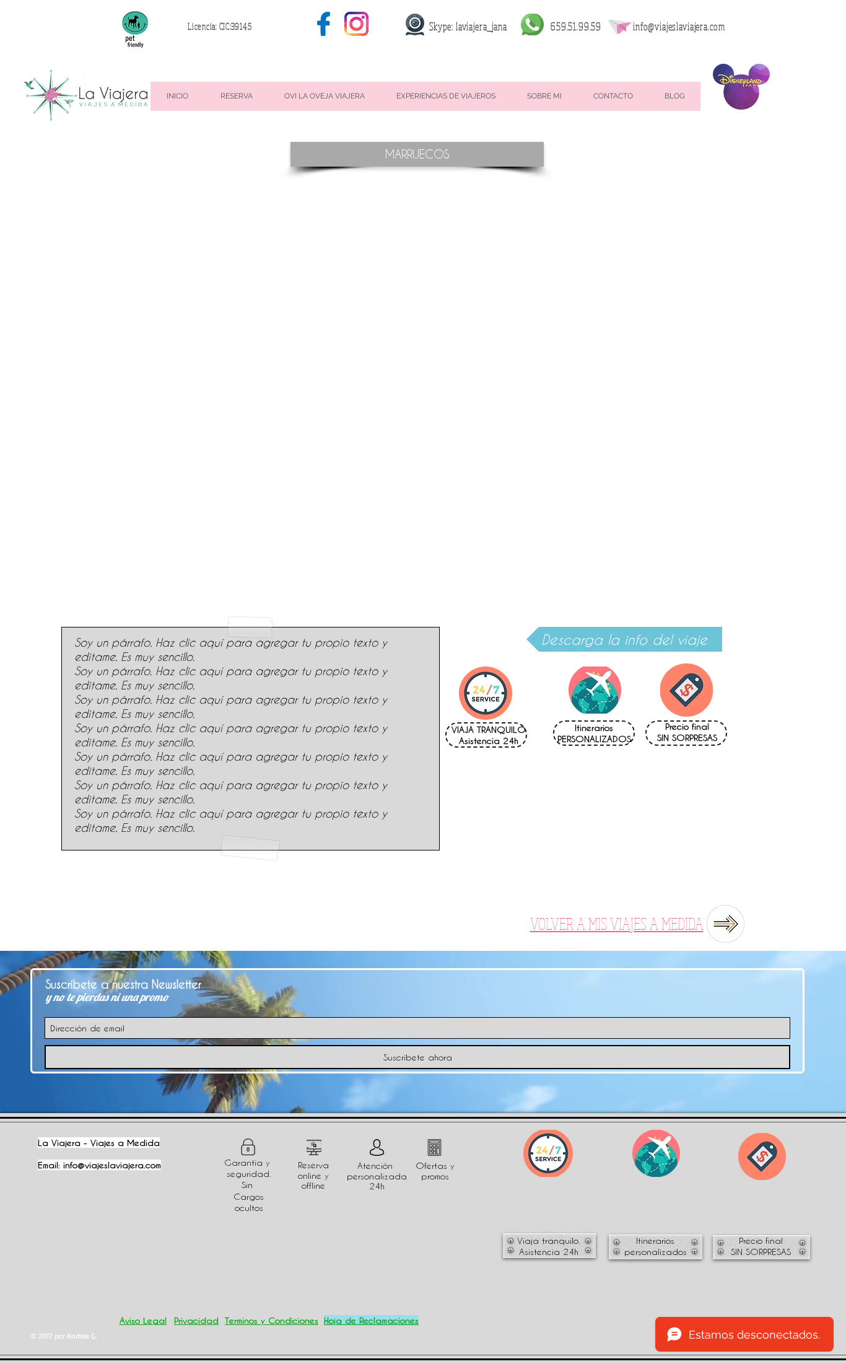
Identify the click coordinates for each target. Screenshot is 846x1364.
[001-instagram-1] (356, 24)
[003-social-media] (324, 24)
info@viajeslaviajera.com (679, 26)
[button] (417, 154)
